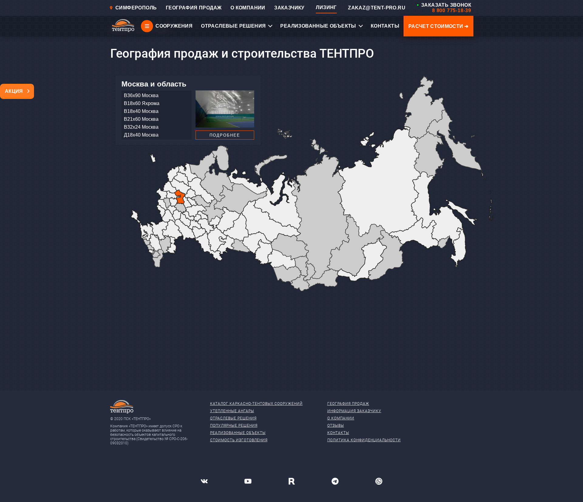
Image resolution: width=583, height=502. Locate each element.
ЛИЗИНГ (326, 7)
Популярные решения (233, 425)
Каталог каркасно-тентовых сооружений (256, 404)
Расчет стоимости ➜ (438, 26)
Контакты (338, 433)
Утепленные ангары (232, 411)
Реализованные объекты (238, 433)
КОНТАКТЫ (385, 26)
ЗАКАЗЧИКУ (289, 7)
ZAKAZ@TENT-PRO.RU (376, 7)
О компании (340, 418)
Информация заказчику (354, 411)
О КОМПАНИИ (247, 7)
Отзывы (335, 425)
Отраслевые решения (233, 418)
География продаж (348, 404)
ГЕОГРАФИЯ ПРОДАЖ (193, 7)
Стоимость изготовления (239, 440)
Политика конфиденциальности (364, 440)
